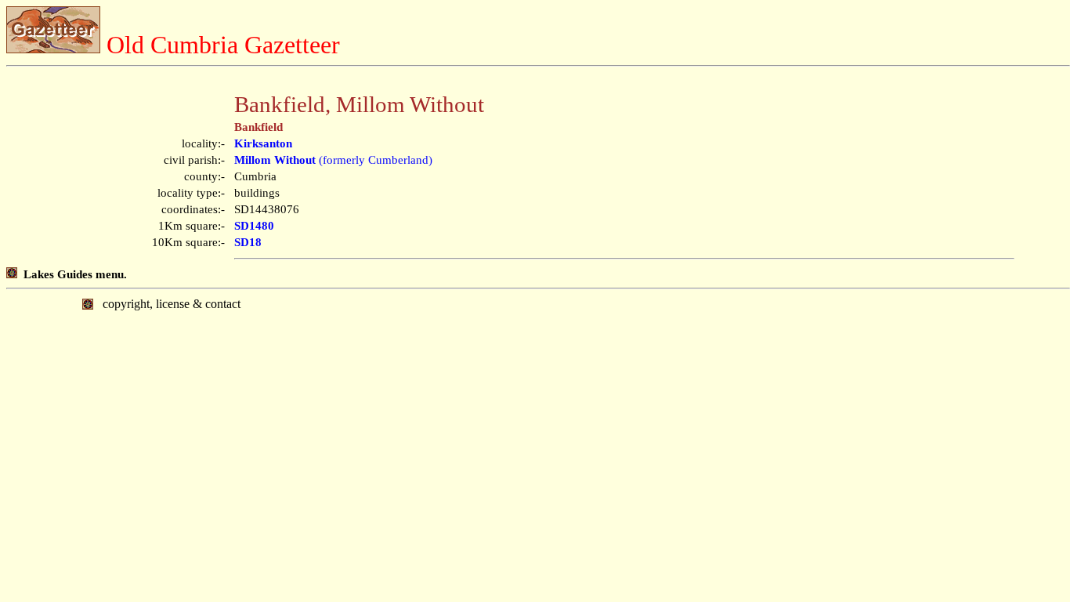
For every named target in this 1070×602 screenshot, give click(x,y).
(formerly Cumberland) (333, 160)
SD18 (248, 242)
